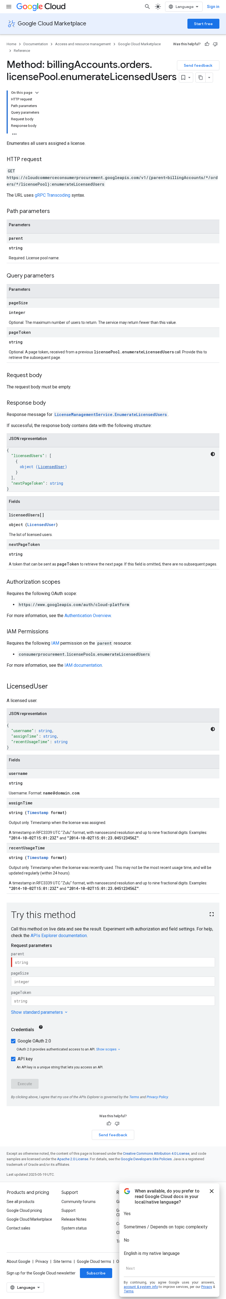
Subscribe (96, 1273)
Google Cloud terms (94, 1261)
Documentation (35, 44)
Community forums (78, 1201)
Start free (203, 23)
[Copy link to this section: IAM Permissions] (54, 632)
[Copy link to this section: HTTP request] (47, 159)
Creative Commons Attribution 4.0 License (156, 1153)
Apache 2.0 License (72, 1159)
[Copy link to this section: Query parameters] (59, 276)
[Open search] (147, 6)
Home (11, 44)
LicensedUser (51, 466)
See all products (20, 1201)
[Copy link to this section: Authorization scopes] (65, 582)
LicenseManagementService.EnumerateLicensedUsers (111, 414)
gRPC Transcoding (52, 195)
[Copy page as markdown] (201, 77)
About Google (18, 1261)
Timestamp (38, 812)
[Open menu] (8, 6)
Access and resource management (83, 44)
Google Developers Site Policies (146, 1159)
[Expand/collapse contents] (37, 92)
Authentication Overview (87, 615)
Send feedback (198, 65)
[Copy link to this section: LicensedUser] (53, 687)
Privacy (42, 1261)
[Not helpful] (215, 44)
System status (74, 1228)
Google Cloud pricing (24, 1210)
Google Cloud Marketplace (52, 23)
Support (68, 1210)
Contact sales (18, 1228)
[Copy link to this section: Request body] (47, 375)
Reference (22, 51)
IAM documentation (83, 665)
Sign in (213, 6)
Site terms (62, 1261)
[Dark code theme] (212, 454)
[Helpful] (207, 44)
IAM (55, 643)
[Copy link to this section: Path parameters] (55, 211)
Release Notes (74, 1219)
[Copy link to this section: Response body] (51, 403)
